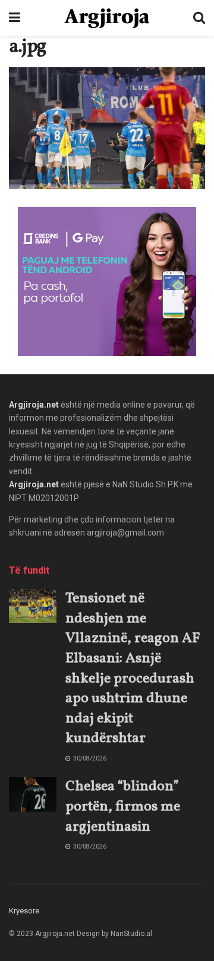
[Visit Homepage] (106, 18)
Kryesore (24, 910)
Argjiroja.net (34, 404)
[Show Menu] (14, 18)
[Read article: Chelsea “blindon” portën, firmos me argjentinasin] (32, 794)
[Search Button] (199, 18)
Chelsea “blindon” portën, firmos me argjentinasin (122, 807)
